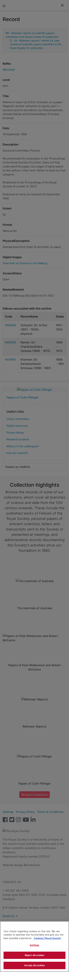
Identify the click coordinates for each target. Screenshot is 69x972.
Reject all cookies (34, 955)
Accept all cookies (34, 965)
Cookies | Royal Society (47, 938)
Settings (34, 945)
